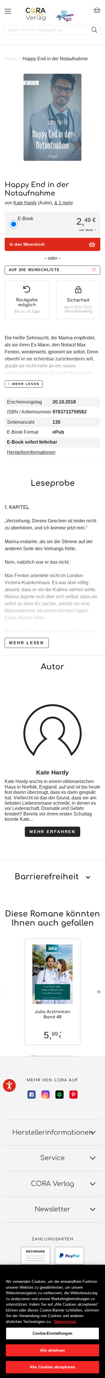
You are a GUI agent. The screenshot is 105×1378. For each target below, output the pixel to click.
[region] (52, 1321)
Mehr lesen (26, 642)
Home (11, 58)
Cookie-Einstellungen (52, 1333)
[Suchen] (94, 30)
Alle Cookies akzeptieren (52, 1367)
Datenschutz (65, 1321)
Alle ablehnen (52, 1350)
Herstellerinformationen (31, 452)
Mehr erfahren (52, 831)
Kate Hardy (25, 202)
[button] (52, 270)
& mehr (63, 202)
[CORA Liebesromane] (36, 14)
